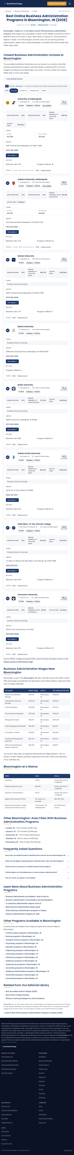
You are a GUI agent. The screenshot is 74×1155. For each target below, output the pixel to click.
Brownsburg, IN (12, 842)
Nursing (41, 1089)
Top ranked (14, 90)
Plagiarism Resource (7, 1122)
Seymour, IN (11, 831)
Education (41, 1073)
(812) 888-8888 (12, 634)
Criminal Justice (43, 1069)
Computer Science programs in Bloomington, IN (24, 940)
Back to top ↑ (68, 1150)
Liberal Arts (42, 1085)
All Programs (42, 1056)
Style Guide (4, 1118)
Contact (41, 1110)
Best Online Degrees (7, 1073)
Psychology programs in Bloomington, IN (22, 943)
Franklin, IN (10, 828)
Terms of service (6, 1135)
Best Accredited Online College (10, 1065)
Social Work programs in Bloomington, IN (22, 975)
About (40, 1106)
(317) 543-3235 (12, 356)
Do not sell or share (6, 1143)
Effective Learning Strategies (9, 1110)
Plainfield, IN (11, 838)
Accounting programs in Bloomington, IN (22, 968)
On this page (53, 25)
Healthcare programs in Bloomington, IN (21, 961)
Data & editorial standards (46, 1118)
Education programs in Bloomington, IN (21, 947)
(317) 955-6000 (12, 297)
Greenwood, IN (12, 835)
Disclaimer (4, 1139)
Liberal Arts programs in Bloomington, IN (22, 957)
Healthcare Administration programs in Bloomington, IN (27, 971)
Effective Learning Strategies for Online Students (25, 998)
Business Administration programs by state (23, 914)
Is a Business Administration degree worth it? (23, 903)
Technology (42, 1097)
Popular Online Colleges (57, 3)
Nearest (44, 90)
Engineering (42, 1077)
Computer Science (44, 1065)
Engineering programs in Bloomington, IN (22, 950)
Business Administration (45, 1060)
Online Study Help (6, 1114)
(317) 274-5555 (12, 227)
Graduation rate (34, 90)
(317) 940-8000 (12, 424)
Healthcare (42, 1081)
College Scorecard (46, 170)
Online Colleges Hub (7, 1056)
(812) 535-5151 (12, 565)
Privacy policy (5, 1131)
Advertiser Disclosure (64, 11)
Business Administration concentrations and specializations (29, 900)
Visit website (11, 155)
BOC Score (19, 86)
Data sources (42, 1122)
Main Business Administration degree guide (23, 907)
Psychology (42, 1093)
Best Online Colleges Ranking (17, 995)
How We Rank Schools (15, 79)
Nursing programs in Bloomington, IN (20, 936)
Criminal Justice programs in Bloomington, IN (23, 933)
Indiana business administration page (18, 662)
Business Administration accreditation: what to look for (27, 896)
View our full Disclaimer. (9, 1042)
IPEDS (37, 170)
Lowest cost (23, 90)
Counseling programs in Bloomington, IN (22, 978)
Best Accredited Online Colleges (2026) (21, 991)
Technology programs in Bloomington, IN (22, 954)
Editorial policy (43, 1114)
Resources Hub (5, 1106)
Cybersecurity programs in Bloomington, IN (23, 964)
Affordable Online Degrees (8, 1069)
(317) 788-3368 (12, 150)
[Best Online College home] (37, 1046)
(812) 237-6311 (12, 495)
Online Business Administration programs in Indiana (26, 910)
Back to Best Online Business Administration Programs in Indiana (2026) (33, 1013)
